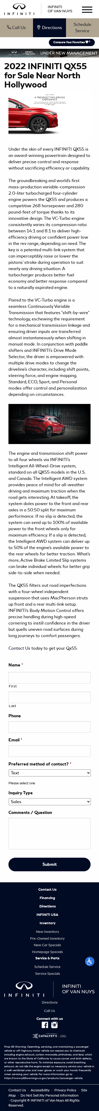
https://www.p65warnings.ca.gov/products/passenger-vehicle (43, 1078)
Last (12, 706)
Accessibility (40, 1090)
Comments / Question (30, 812)
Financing (47, 898)
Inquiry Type (20, 793)
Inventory (47, 923)
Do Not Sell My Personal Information (49, 1095)
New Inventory (47, 932)
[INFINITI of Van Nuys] (38, 8)
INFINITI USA (47, 915)
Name (15, 665)
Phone (14, 716)
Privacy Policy (65, 1090)
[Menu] (87, 11)
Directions (47, 906)
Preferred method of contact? (40, 764)
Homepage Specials (47, 952)
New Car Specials (47, 945)
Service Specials (47, 974)
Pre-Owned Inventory (47, 938)
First (13, 686)
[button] (89, 961)
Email (15, 740)
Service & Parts (47, 958)
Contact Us (19, 648)
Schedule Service (82, 27)
